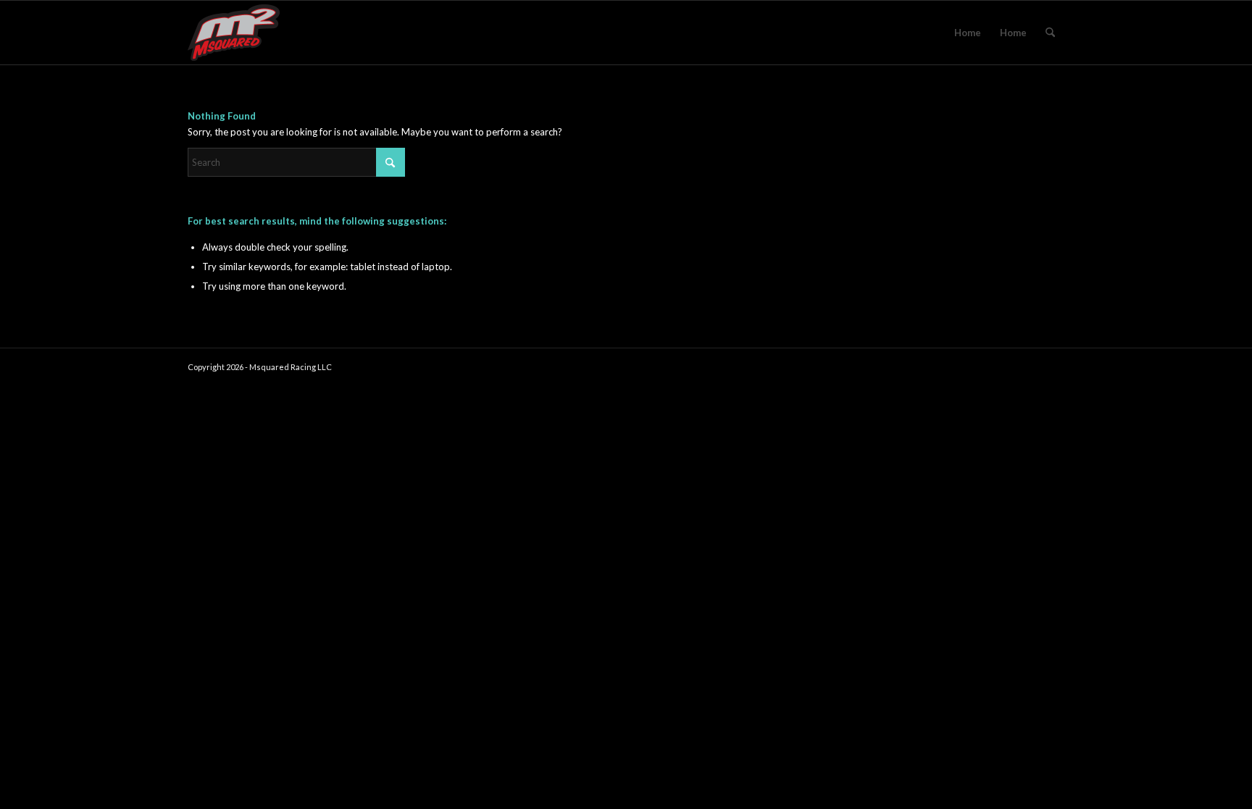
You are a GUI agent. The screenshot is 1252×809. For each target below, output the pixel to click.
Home (967, 32)
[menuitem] (1050, 32)
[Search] (1050, 32)
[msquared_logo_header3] (234, 32)
